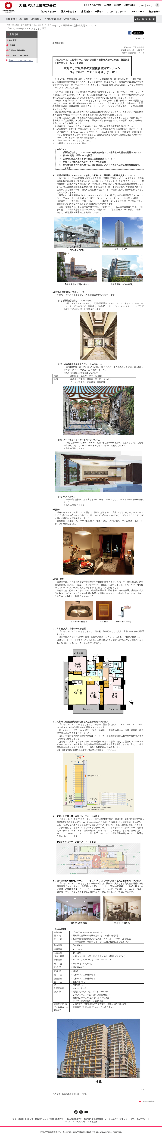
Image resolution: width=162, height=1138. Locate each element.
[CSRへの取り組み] (21, 50)
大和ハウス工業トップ (14, 25)
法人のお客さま (69, 11)
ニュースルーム (136, 11)
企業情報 (28, 25)
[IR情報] (21, 45)
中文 (148, 5)
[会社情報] (21, 40)
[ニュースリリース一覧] (21, 55)
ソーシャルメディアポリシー (117, 1118)
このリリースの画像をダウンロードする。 (71, 1094)
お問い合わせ (130, 4)
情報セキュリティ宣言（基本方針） (50, 1118)
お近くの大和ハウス (92, 4)
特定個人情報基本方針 (93, 1118)
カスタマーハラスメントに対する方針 (81, 1121)
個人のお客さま (48, 11)
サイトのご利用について (22, 1118)
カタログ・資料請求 (112, 4)
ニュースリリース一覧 (41, 25)
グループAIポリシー (139, 1118)
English (142, 5)
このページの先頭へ (147, 1101)
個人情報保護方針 (74, 1118)
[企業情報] (21, 34)
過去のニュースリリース (21, 60)
